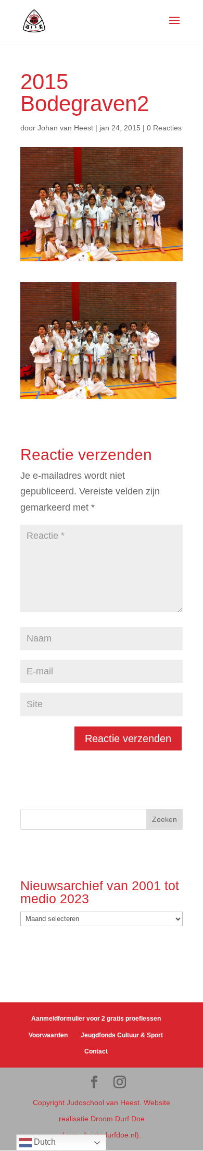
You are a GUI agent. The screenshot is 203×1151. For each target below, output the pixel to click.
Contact (96, 1051)
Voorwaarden (48, 1035)
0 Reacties (164, 128)
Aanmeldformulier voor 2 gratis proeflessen (96, 1018)
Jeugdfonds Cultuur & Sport (122, 1035)
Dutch (44, 1141)
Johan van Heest (65, 128)
